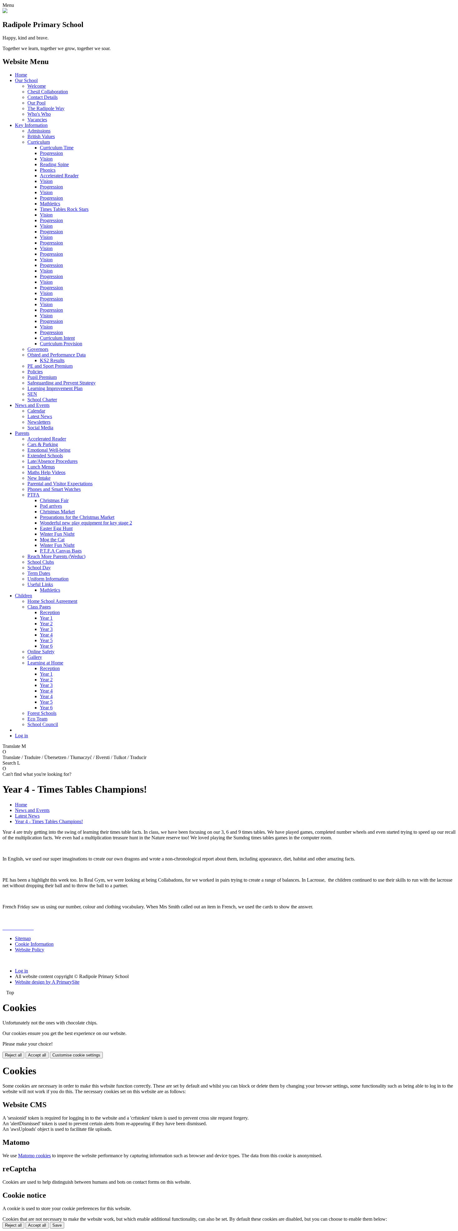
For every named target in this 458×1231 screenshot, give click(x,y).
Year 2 (46, 623)
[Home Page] (4, 11)
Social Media (40, 427)
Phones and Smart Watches (54, 489)
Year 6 (46, 646)
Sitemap (23, 938)
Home (21, 74)
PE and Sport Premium (50, 366)
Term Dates (38, 573)
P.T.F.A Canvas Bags (61, 550)
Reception (50, 612)
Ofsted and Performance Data (56, 354)
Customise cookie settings (76, 1055)
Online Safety (41, 651)
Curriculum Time (57, 147)
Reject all (13, 1055)
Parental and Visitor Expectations (60, 483)
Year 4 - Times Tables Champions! (49, 821)
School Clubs (40, 562)
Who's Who (39, 114)
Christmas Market (57, 511)
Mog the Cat (52, 539)
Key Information (31, 125)
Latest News (39, 416)
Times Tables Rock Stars (64, 209)
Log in (21, 735)
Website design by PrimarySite (47, 982)
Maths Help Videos (46, 472)
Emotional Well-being (48, 450)
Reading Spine (54, 164)
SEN (32, 394)
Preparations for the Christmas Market (77, 517)
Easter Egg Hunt (56, 528)
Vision (46, 158)
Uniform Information (48, 578)
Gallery (34, 657)
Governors (37, 349)
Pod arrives (51, 506)
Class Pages (39, 606)
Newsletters (38, 422)
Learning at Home (45, 662)
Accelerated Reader (59, 175)
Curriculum (38, 142)
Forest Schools (41, 713)
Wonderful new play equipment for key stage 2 (86, 522)
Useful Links (40, 584)
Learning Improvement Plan (55, 388)
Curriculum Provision (61, 343)
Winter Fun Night (57, 534)
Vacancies (37, 119)
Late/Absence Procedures (52, 461)
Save (57, 1225)
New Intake (38, 478)
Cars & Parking (42, 444)
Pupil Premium (42, 377)
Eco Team (37, 718)
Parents (22, 433)
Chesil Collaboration (47, 91)
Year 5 (46, 640)
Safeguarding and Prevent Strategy (61, 382)
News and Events (32, 405)
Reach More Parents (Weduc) (56, 556)
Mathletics (50, 203)
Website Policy (29, 949)
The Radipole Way (45, 108)
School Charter (42, 399)
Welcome (36, 86)
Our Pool (36, 102)
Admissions (38, 130)
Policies (35, 371)
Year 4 (46, 634)
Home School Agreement (52, 601)
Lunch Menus (41, 466)
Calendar (36, 410)
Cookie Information (34, 944)
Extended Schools (45, 455)
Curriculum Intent (57, 338)
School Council (42, 724)
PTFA (33, 494)
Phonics (47, 170)
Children (23, 595)
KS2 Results (52, 360)
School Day (39, 567)
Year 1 (46, 618)
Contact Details (42, 97)
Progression (51, 153)
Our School (26, 80)
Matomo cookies (34, 1155)
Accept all (37, 1055)
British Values (41, 136)
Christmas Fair (54, 500)
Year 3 (46, 629)
